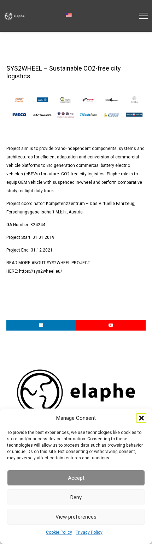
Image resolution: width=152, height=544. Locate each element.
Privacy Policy (89, 532)
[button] (141, 418)
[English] (71, 15)
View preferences (76, 517)
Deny (76, 497)
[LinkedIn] (41, 325)
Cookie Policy (59, 532)
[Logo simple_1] (14, 16)
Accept (76, 478)
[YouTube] (111, 325)
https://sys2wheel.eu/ (40, 271)
